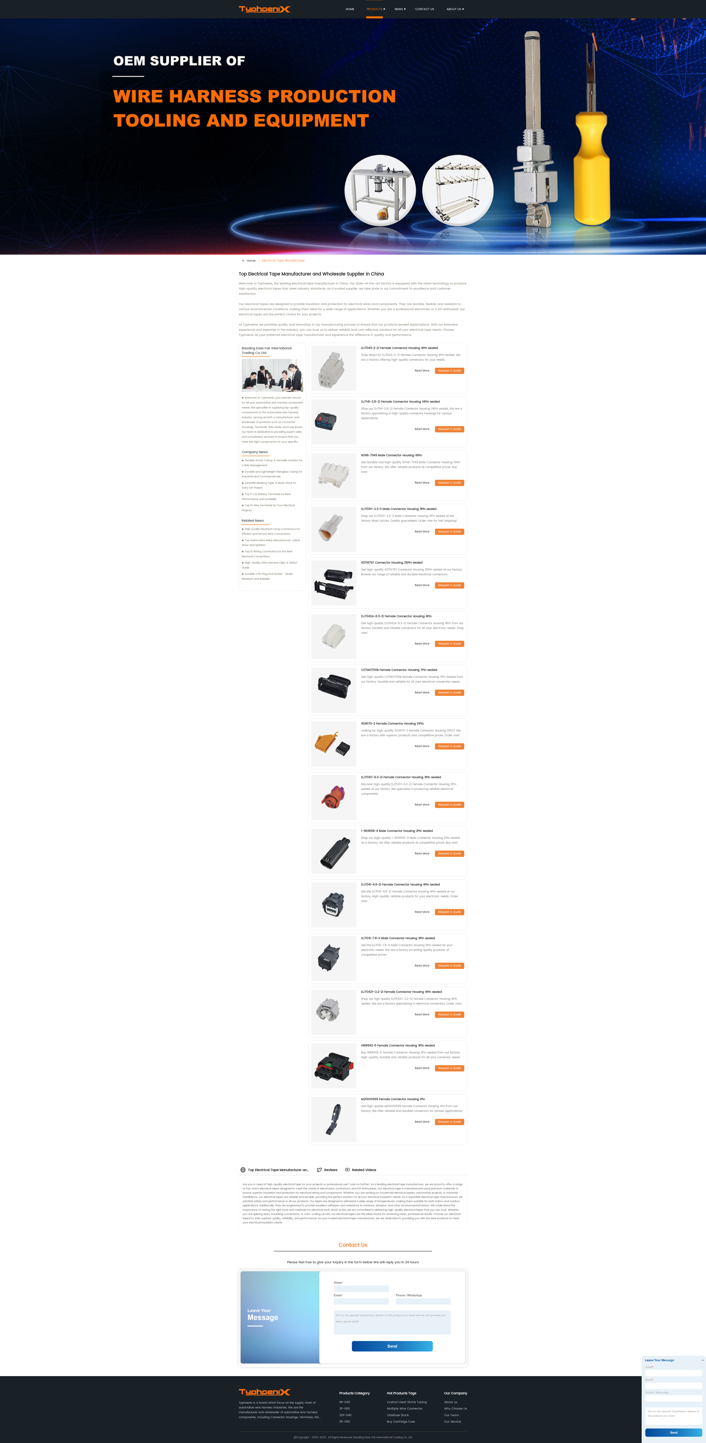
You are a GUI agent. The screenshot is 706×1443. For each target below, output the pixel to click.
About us (454, 9)
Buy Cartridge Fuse (401, 1421)
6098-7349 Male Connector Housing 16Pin (391, 455)
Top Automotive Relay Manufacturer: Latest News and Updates (271, 542)
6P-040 (344, 1402)
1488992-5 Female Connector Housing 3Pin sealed (398, 1045)
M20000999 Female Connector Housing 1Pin (393, 1099)
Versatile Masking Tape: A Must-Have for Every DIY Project (269, 485)
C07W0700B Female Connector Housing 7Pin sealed (399, 670)
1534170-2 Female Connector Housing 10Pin (392, 723)
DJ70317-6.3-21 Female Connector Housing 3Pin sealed (401, 777)
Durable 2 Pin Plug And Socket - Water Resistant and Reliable (267, 576)
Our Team (451, 1415)
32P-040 (345, 1415)
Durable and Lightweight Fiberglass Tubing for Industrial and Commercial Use (272, 474)
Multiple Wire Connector (404, 1408)
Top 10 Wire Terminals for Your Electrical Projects (268, 507)
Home (350, 9)
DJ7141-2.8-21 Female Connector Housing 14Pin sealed (400, 401)
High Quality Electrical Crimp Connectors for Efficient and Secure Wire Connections (271, 531)
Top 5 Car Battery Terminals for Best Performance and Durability (266, 496)
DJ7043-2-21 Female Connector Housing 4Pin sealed (399, 348)
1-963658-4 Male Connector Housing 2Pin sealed (397, 831)
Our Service (452, 1421)
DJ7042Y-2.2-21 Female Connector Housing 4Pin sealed (401, 992)
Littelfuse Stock (398, 1415)
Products (374, 9)
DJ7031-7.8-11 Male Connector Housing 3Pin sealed (398, 938)
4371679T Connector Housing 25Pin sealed (392, 562)
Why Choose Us (455, 1408)
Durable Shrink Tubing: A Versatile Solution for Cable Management (272, 462)
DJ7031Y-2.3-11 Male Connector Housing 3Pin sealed (398, 509)
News (399, 9)
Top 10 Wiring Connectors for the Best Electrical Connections (267, 554)
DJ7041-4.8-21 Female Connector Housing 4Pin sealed (400, 884)
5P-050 (344, 1421)
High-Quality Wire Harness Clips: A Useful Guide (269, 565)
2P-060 (344, 1408)
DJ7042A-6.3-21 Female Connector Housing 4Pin (396, 616)
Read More (422, 371)
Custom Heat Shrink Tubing (407, 1402)
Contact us (424, 9)
